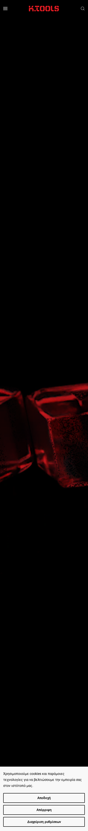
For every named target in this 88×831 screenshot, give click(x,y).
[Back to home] (44, 8)
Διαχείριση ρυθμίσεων (44, 822)
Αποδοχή (44, 798)
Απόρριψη (44, 810)
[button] (5, 8)
